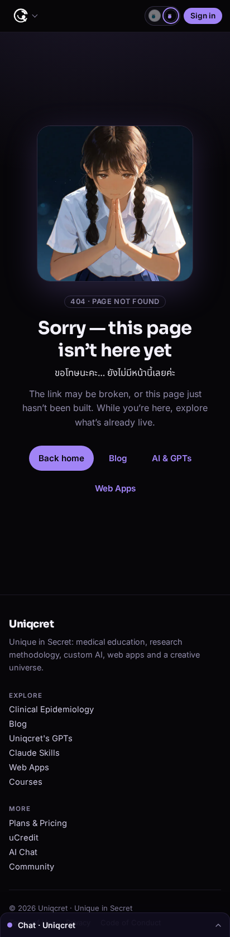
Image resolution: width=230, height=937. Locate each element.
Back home (61, 458)
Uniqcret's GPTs (41, 738)
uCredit (24, 838)
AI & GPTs (171, 458)
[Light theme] (154, 15)
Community (31, 867)
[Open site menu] (25, 16)
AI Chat (23, 852)
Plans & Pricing (38, 823)
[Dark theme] (171, 15)
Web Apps (115, 488)
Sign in (202, 15)
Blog (118, 458)
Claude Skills (34, 753)
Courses (25, 782)
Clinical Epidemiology (51, 709)
